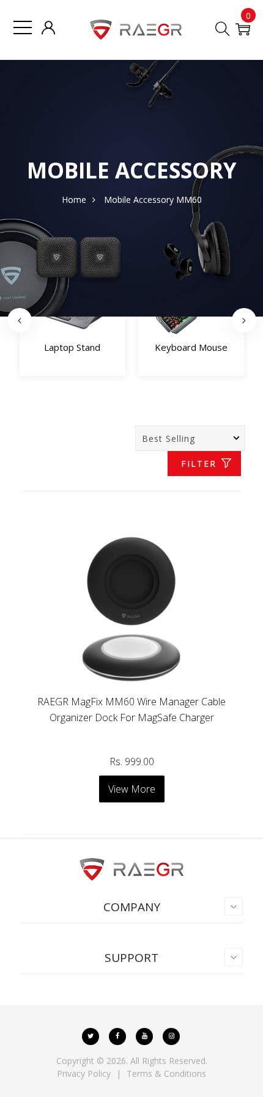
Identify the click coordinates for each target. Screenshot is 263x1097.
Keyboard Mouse (191, 347)
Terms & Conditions (166, 1073)
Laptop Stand (72, 347)
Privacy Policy (84, 1073)
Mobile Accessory (139, 199)
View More (131, 789)
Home (74, 199)
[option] (72, 320)
